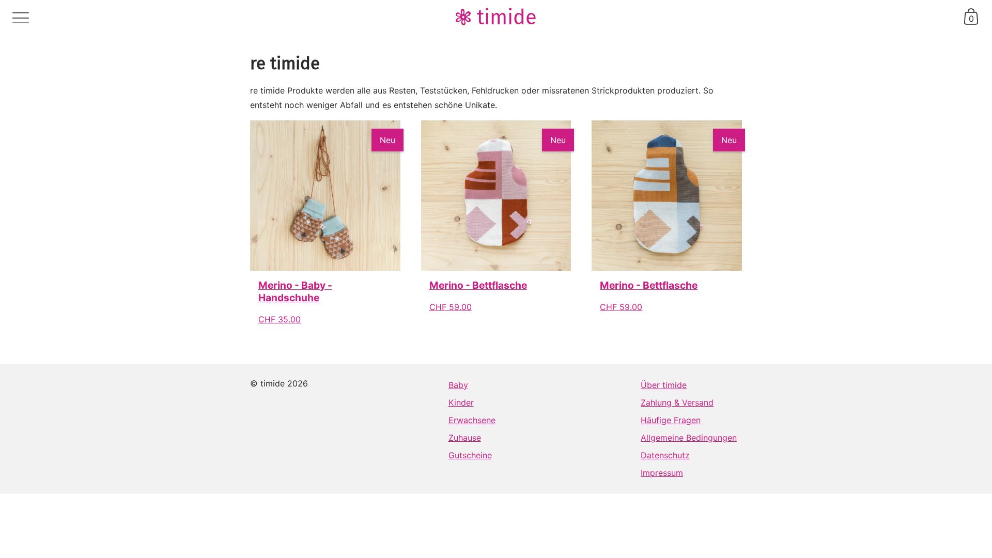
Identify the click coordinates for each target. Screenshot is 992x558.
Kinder (461, 402)
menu (20, 18)
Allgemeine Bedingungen (689, 437)
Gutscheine (470, 455)
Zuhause (464, 437)
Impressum (662, 473)
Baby (458, 385)
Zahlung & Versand (677, 402)
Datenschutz (665, 455)
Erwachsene (471, 420)
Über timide (664, 385)
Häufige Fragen (671, 420)
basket (971, 16)
